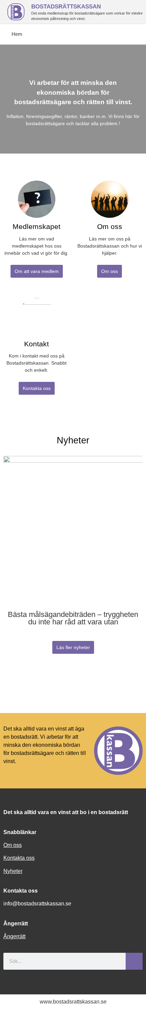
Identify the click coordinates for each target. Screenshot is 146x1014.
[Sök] (134, 961)
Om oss (12, 845)
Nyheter (12, 871)
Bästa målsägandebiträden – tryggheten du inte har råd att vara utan (73, 618)
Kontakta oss (19, 858)
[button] (6, 541)
